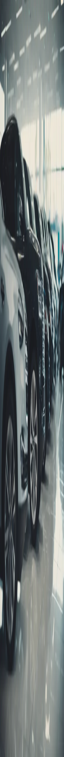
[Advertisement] (32, 175)
